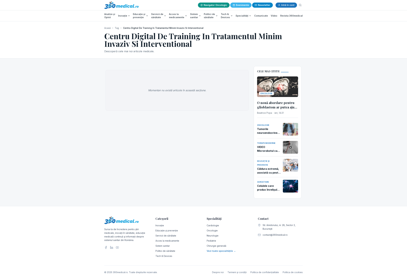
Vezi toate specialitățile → (221, 251)
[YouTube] (117, 247)
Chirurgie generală (216, 245)
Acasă (107, 28)
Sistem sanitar (194, 16)
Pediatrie (211, 240)
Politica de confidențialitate (264, 272)
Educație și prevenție (139, 16)
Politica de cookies (293, 272)
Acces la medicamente (176, 16)
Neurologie (212, 235)
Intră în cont (287, 5)
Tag (117, 28)
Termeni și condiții (237, 272)
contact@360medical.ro (275, 234)
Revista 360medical (291, 15)
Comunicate (261, 15)
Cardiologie (213, 225)
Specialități (242, 15)
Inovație (122, 15)
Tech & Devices (225, 16)
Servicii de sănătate (157, 16)
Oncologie (212, 230)
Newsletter (264, 5)
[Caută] (300, 5)
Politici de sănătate (209, 16)
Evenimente (242, 5)
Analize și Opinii (109, 16)
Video (274, 15)
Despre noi (218, 272)
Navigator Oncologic (215, 5)
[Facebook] (105, 247)
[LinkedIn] (111, 247)
